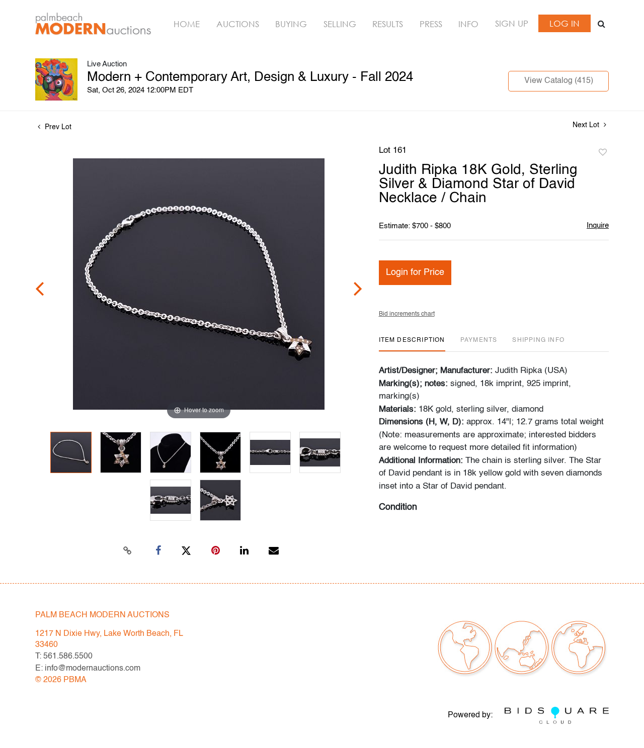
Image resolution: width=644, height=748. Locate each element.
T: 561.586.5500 (64, 656)
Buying (291, 24)
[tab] (412, 344)
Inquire (598, 225)
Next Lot (587, 125)
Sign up (511, 23)
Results (387, 24)
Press (431, 24)
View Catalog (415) (558, 81)
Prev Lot (57, 127)
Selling (340, 24)
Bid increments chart (407, 314)
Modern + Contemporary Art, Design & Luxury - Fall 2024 (250, 77)
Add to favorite (603, 153)
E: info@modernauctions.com (87, 669)
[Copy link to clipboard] (128, 551)
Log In (564, 23)
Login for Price (415, 272)
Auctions (237, 24)
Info (468, 24)
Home (187, 24)
